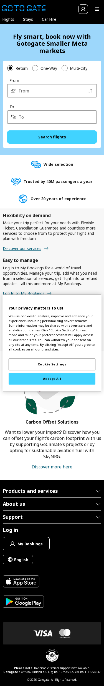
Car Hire (49, 19)
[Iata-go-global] (52, 655)
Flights (8, 19)
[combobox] (52, 90)
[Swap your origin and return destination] (90, 91)
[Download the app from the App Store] (23, 582)
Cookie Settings (52, 364)
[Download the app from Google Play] (23, 602)
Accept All (52, 379)
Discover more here (52, 467)
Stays (28, 19)
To (11, 106)
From (14, 80)
